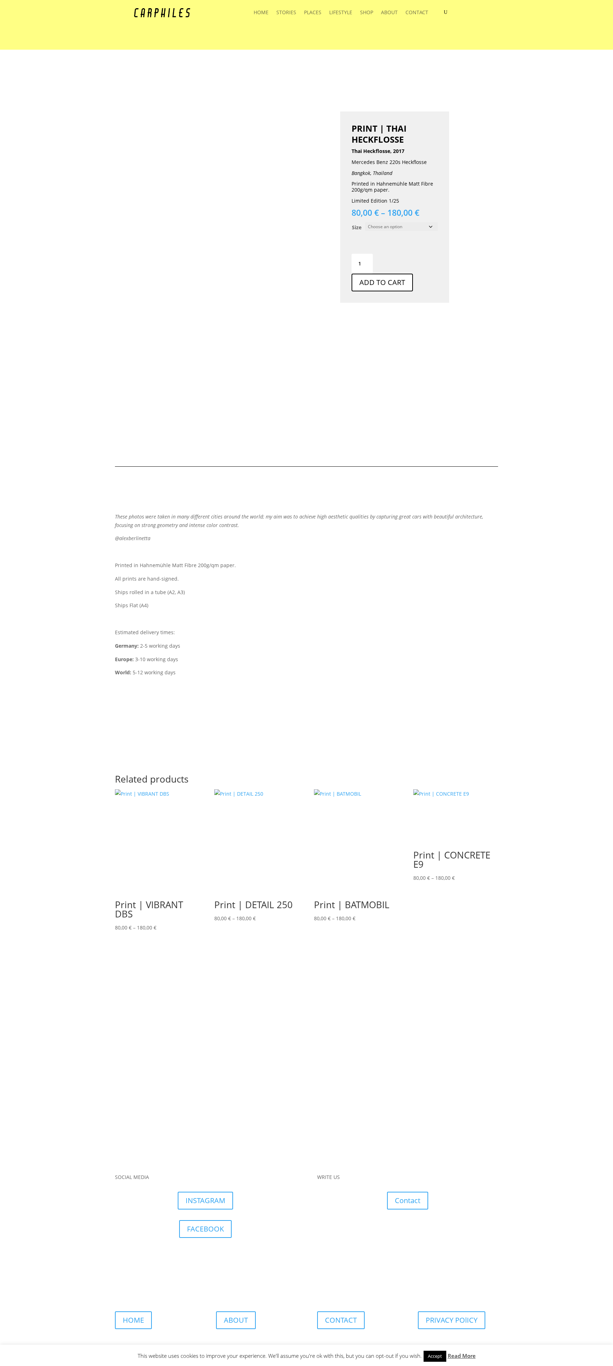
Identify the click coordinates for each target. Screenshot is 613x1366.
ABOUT (389, 13)
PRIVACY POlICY (451, 1320)
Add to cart (382, 282)
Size (356, 227)
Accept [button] (435, 1356)
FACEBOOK (205, 1229)
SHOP (366, 13)
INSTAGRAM (205, 1200)
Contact (407, 1200)
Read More (462, 1355)
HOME (261, 13)
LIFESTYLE (340, 13)
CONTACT (416, 13)
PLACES (312, 13)
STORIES (286, 13)
